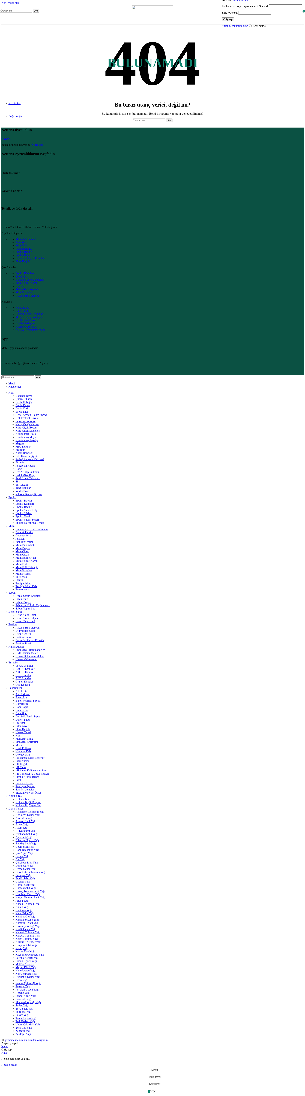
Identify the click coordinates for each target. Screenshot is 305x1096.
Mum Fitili (21, 564)
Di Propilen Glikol (26, 630)
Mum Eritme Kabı (26, 557)
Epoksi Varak (23, 516)
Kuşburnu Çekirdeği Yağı (30, 954)
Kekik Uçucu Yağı (26, 929)
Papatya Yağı (23, 986)
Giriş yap (227, 19)
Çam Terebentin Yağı (27, 849)
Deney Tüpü (23, 719)
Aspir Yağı (21, 827)
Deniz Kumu (23, 405)
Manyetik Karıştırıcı (27, 741)
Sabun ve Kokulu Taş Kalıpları (33, 605)
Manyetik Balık (24, 738)
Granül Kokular (24, 681)
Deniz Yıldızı (23, 408)
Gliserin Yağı (23, 881)
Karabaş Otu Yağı (25, 916)
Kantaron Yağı (24, 910)
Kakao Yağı (22, 906)
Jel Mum (20, 538)
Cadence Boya (24, 395)
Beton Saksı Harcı (26, 614)
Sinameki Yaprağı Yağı (28, 1002)
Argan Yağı (22, 824)
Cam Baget (22, 706)
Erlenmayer (22, 725)
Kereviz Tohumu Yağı (28, 935)
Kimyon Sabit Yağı (26, 945)
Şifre (230, 12)
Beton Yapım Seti (25, 621)
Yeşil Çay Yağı (24, 1027)
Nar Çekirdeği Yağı (26, 973)
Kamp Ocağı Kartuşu (27, 424)
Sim (18, 481)
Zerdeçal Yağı (23, 1033)
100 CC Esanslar (25, 668)
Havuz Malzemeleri (26, 659)
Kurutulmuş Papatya (27, 440)
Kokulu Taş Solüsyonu (28, 802)
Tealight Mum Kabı (26, 586)
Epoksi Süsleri (24, 513)
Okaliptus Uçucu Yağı (28, 976)
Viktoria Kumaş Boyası (29, 494)
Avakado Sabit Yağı (27, 833)
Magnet (20, 443)
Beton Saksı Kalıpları (27, 618)
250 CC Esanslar (25, 672)
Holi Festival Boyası (27, 417)
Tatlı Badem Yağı (25, 1021)
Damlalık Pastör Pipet (28, 716)
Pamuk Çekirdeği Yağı (28, 983)
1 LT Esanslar (23, 675)
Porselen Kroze (24, 783)
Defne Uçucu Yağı (26, 868)
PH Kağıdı (22, 764)
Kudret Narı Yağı (25, 951)
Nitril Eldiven (23, 748)
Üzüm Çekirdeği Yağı (28, 1024)
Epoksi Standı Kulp (26, 510)
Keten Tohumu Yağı (27, 938)
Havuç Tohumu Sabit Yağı (30, 891)
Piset (18, 779)
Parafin (19, 579)
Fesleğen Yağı (23, 875)
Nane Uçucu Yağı (25, 970)
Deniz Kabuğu (24, 402)
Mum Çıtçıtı (22, 554)
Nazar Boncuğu (24, 452)
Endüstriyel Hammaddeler (30, 649)
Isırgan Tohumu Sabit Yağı (30, 897)
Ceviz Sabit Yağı (25, 846)
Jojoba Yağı (22, 900)
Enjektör (20, 722)
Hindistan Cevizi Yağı (28, 894)
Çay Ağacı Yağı (24, 853)
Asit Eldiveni (23, 694)
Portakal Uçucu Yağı (27, 989)
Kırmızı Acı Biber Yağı (28, 941)
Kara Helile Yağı (25, 913)
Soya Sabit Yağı (24, 1008)
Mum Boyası (23, 548)
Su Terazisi (22, 484)
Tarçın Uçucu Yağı (26, 1018)
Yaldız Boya (22, 491)
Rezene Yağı (22, 992)
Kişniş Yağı (22, 948)
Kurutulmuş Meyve (26, 437)
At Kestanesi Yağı (25, 830)
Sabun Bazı (22, 598)
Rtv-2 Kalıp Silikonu (27, 471)
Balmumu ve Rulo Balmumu (32, 529)
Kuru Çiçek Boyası (26, 427)
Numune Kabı (23, 751)
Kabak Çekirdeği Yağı (28, 903)
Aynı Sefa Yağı (24, 837)
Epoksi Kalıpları (25, 503)
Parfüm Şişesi (23, 643)
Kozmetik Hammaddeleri (30, 656)
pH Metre (21, 767)
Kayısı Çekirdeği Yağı (28, 926)
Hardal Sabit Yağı (25, 884)
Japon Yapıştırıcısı (25, 421)
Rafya (19, 468)
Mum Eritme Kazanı (27, 560)
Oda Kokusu (23, 684)
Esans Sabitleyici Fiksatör (30, 640)
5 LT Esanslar (23, 678)
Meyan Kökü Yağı (26, 967)
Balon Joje (21, 697)
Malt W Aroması (25, 964)
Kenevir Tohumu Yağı (28, 932)
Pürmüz (20, 462)
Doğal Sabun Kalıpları (28, 595)
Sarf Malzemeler (25, 789)
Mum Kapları (23, 573)
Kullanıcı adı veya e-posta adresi (245, 6)
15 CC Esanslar (24, 665)
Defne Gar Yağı (24, 865)
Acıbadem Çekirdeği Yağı (30, 811)
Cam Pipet (21, 713)
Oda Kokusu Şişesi (26, 456)
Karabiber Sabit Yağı (27, 919)
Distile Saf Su (23, 633)
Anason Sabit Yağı (26, 821)
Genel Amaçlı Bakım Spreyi (31, 414)
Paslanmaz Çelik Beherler (30, 757)
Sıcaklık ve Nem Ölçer (28, 792)
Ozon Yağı (21, 980)
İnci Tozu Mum (24, 541)
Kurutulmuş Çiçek (26, 433)
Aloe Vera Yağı (24, 818)
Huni (18, 735)
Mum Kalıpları (24, 570)
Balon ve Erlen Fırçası (28, 700)
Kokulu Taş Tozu (25, 799)
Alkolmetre (22, 691)
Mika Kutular (23, 446)
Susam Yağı (22, 1014)
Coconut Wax (23, 535)
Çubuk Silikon (24, 398)
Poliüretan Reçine (25, 465)
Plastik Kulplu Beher (27, 776)
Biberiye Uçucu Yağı (27, 840)
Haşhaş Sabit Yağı (26, 887)
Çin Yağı (20, 859)
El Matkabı (22, 411)
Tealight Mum (23, 583)
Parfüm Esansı (24, 637)
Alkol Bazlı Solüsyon (28, 627)
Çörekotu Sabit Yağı (27, 862)
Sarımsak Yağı (23, 999)
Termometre (22, 589)
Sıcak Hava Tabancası (28, 478)
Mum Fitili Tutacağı (27, 567)
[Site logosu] (152, 16)
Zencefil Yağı (23, 1030)
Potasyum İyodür (25, 786)
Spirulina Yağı (23, 1011)
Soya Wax (21, 576)
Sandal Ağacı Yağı (26, 995)
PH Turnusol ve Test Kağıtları (32, 773)
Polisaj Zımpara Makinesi (30, 459)
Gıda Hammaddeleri (27, 652)
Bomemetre (22, 703)
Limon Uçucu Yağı (26, 960)
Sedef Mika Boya (25, 475)
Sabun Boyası (23, 602)
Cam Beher (22, 710)
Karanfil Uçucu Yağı (27, 922)
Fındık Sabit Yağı (25, 878)
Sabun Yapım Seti (25, 608)
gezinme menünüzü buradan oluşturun (26, 1039)
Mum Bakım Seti (25, 545)
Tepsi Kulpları (23, 487)
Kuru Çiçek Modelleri (28, 430)
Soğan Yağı (22, 1005)
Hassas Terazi (23, 732)
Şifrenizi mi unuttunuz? (235, 25)
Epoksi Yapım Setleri (27, 519)
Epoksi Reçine (24, 506)
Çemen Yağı (22, 856)
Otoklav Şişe (23, 754)
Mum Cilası (22, 551)
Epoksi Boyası (24, 500)
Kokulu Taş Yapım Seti (28, 805)
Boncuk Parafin (24, 532)
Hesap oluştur (9, 1064)
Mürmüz (20, 449)
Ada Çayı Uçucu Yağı (28, 814)
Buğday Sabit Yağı (26, 843)
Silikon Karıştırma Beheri (30, 522)
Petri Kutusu (22, 760)
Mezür (19, 745)
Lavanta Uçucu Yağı (27, 957)
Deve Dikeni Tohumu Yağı (31, 872)
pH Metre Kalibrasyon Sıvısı (31, 770)
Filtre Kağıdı (23, 729)
